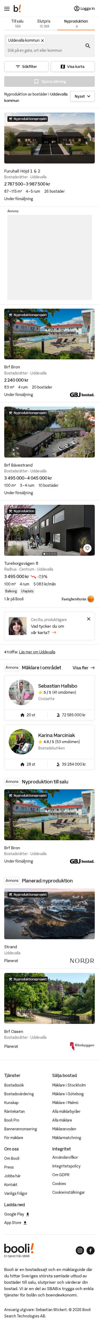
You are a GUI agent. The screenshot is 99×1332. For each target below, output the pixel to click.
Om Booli (12, 1158)
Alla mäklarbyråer (66, 1111)
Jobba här (12, 1176)
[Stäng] (88, 619)
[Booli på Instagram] (80, 1250)
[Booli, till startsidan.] (17, 8)
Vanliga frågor (15, 1193)
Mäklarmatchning (66, 1137)
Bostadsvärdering (19, 1094)
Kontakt (10, 1184)
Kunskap (11, 1102)
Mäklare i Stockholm (69, 1085)
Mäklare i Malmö (65, 1102)
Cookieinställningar (68, 1192)
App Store (12, 1222)
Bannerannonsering (20, 1129)
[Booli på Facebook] (90, 1250)
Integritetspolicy (66, 1166)
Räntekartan (14, 1111)
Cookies (59, 1183)
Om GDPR (60, 1174)
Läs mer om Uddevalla (37, 652)
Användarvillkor (65, 1157)
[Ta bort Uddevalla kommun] (42, 40)
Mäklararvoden (64, 1129)
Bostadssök (14, 1085)
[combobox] (35, 50)
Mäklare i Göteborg (68, 1094)
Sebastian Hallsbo (57, 686)
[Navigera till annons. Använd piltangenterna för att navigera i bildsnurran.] (49, 138)
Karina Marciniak (56, 735)
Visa (80, 667)
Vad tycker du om (47, 629)
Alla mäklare (62, 1120)
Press (9, 1167)
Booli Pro (11, 1120)
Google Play (14, 1214)
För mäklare (13, 1137)
